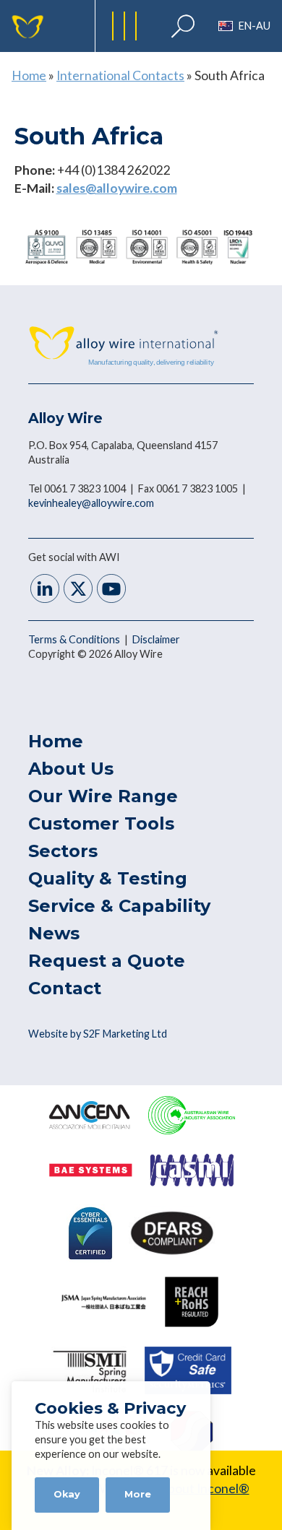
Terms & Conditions (75, 639)
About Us (71, 768)
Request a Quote (106, 960)
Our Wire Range (103, 796)
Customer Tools (101, 823)
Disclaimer (156, 639)
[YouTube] (111, 590)
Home (29, 75)
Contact (64, 988)
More (137, 1494)
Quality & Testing (107, 878)
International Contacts (120, 75)
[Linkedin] (44, 590)
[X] (78, 590)
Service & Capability (119, 905)
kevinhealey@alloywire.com (91, 503)
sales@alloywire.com (116, 188)
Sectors (63, 850)
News (54, 933)
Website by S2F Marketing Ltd (97, 1033)
